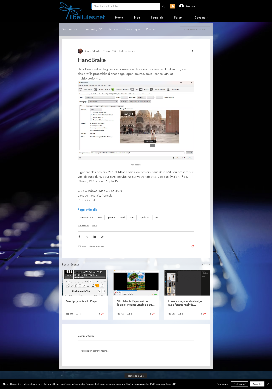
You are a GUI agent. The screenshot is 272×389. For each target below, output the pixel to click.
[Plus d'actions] (192, 51)
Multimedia (83, 225)
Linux (94, 225)
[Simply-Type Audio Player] (85, 283)
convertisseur (86, 217)
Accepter (257, 384)
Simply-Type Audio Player (82, 301)
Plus (148, 29)
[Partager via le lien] (102, 236)
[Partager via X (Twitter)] (86, 236)
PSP (156, 217)
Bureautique (132, 29)
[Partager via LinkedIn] (94, 236)
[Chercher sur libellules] (163, 6)
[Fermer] (268, 383)
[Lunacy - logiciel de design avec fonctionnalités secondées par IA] (187, 283)
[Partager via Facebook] (79, 236)
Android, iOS (94, 29)
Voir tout (206, 264)
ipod (122, 217)
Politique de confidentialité (163, 384)
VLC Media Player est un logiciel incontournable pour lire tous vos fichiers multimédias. (135, 302)
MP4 (100, 217)
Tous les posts (71, 29)
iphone (111, 217)
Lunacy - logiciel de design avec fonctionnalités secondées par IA (185, 302)
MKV (132, 217)
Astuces (113, 29)
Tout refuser (240, 384)
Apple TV (144, 217)
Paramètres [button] (222, 384)
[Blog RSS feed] (172, 6)
